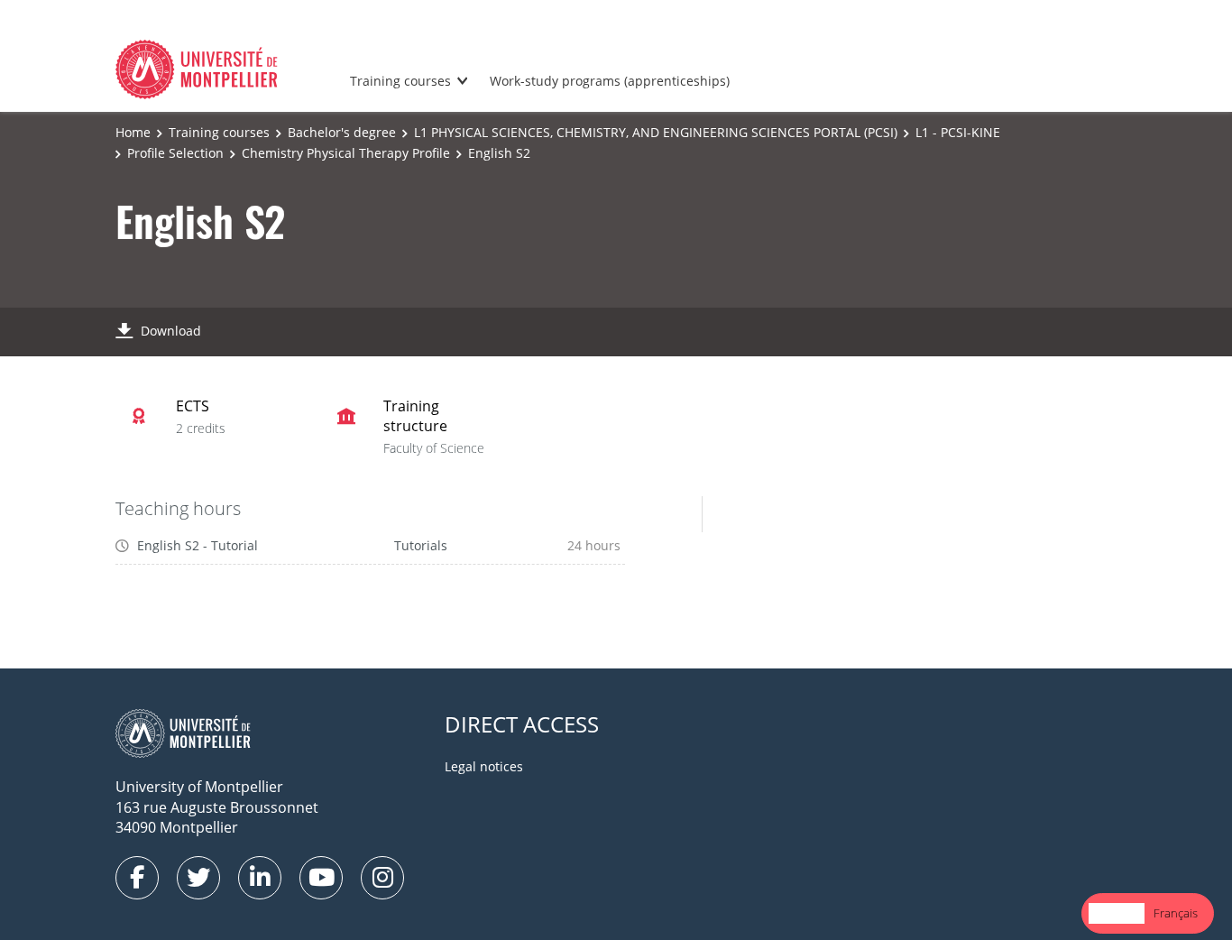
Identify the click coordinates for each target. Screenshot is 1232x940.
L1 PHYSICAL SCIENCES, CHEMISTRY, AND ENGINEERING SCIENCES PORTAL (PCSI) (655, 132)
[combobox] (1117, 913)
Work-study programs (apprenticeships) (610, 80)
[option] (1176, 913)
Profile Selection (175, 152)
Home (133, 132)
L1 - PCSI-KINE (957, 132)
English (1116, 913)
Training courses (400, 80)
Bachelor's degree (342, 132)
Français (1176, 913)
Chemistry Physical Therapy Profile (346, 152)
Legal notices (484, 766)
